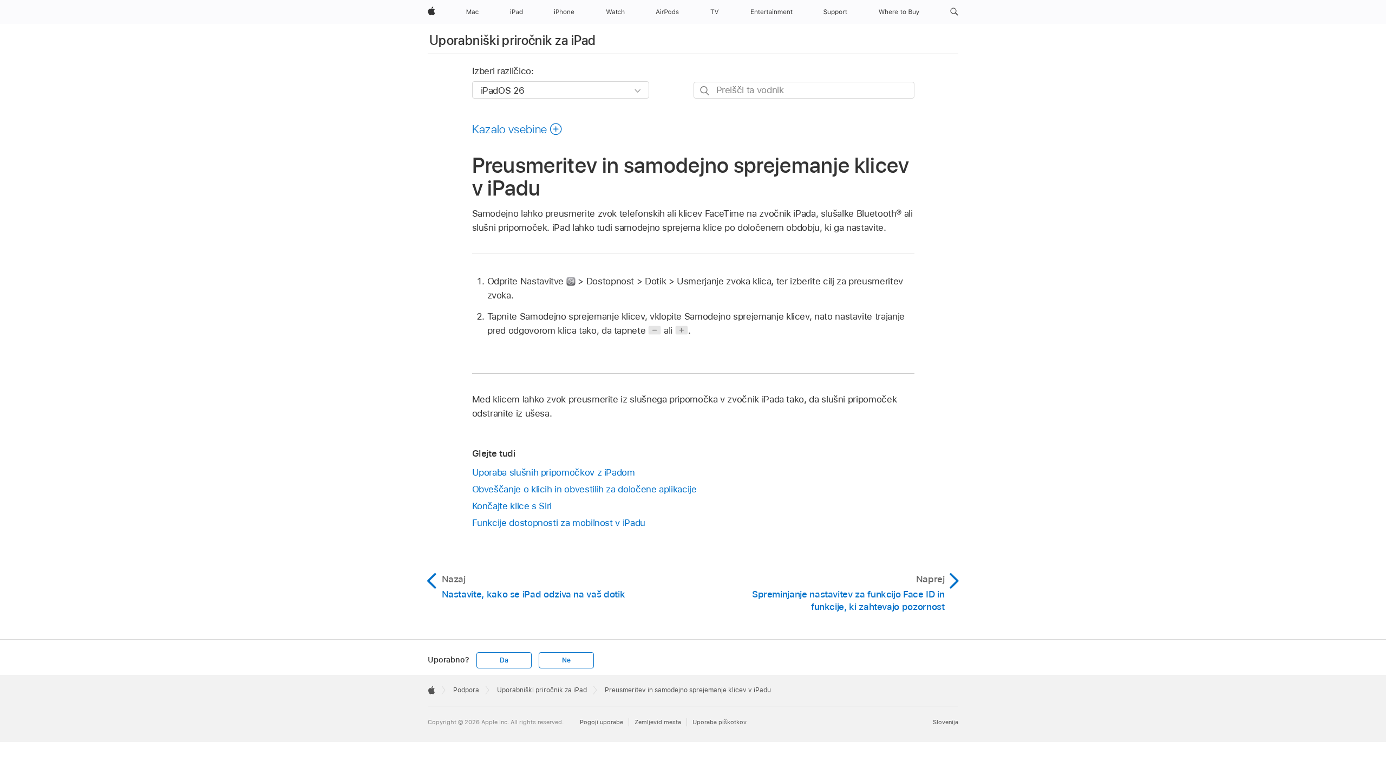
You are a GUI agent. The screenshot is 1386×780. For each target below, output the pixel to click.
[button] (954, 12)
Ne (566, 660)
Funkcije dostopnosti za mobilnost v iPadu (558, 522)
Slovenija (945, 722)
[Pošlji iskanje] (705, 90)
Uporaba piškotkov (719, 722)
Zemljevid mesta (658, 722)
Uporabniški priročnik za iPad (512, 40)
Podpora (466, 690)
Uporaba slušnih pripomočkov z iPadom (553, 472)
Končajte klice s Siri (512, 505)
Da (504, 660)
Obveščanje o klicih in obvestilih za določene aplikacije (584, 489)
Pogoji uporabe (601, 722)
